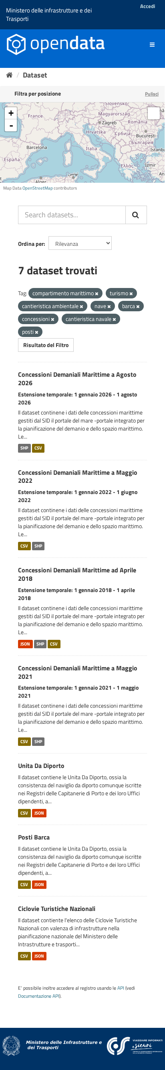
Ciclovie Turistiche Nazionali (56, 908)
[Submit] (136, 215)
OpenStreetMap (37, 188)
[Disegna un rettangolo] (154, 113)
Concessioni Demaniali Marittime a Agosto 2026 (77, 379)
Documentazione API (38, 996)
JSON (25, 644)
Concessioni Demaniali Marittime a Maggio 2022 (77, 477)
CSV (38, 448)
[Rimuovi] (97, 293)
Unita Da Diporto (41, 765)
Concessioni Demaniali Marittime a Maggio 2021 (77, 672)
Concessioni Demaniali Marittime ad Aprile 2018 (77, 574)
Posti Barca (34, 837)
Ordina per (31, 243)
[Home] (9, 74)
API (120, 988)
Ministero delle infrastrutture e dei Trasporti (49, 14)
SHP (24, 448)
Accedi (147, 6)
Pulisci (152, 94)
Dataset (35, 74)
